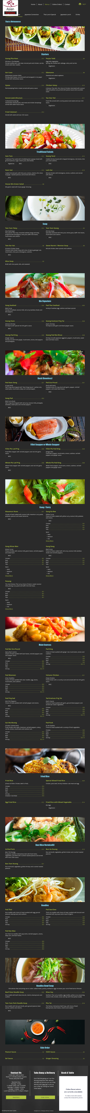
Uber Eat (44, 1084)
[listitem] (48, 534)
